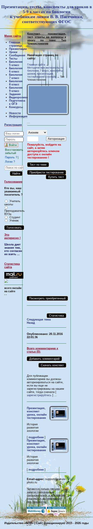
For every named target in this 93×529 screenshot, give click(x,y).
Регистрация (13, 124)
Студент (15, 217)
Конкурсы (16, 107)
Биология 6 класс (15, 70)
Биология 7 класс (15, 76)
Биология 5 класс (15, 63)
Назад (31, 322)
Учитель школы (12, 202)
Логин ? (10, 161)
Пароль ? (11, 157)
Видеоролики (18, 97)
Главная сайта (36, 64)
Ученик (14, 220)
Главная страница (15, 44)
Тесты (13, 58)
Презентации (18, 48)
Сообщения (17, 55)
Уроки (13, 52)
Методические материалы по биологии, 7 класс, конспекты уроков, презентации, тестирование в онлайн (45, 72)
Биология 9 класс (15, 89)
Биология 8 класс (15, 83)
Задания (15, 94)
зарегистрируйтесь (39, 395)
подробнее (36, 437)
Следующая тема (39, 319)
